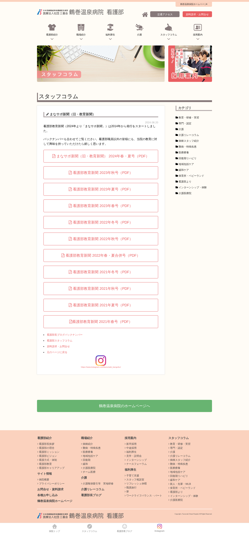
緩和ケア (184, 169)
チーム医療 (89, 471)
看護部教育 (45, 463)
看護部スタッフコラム (59, 340)
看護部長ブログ (91, 495)
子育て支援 (132, 475)
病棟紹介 (87, 443)
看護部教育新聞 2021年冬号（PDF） (102, 272)
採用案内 (198, 34)
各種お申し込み (47, 495)
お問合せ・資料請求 (50, 489)
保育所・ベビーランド (191, 175)
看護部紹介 (52, 34)
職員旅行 (131, 487)
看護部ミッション (48, 451)
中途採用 (131, 447)
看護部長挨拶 (46, 443)
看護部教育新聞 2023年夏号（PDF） (102, 189)
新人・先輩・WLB (180, 483)
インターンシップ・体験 (193, 187)
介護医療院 (185, 193)
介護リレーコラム (189, 135)
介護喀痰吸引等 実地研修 (97, 483)
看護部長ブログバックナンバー (65, 334)
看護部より (185, 181)
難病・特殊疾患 (188, 146)
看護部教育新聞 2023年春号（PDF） (102, 206)
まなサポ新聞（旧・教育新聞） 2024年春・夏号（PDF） (102, 156)
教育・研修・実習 (189, 117)
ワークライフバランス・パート (144, 495)
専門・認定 (185, 123)
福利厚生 (110, 34)
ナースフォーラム (136, 463)
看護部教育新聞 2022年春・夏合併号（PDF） (102, 255)
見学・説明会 (134, 455)
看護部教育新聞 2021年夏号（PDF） (102, 305)
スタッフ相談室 (135, 479)
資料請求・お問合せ (58, 346)
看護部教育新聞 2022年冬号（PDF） (102, 222)
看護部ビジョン (47, 455)
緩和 (85, 463)
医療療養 (184, 152)
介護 (139, 34)
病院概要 (43, 479)
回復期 (86, 459)
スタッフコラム (168, 34)
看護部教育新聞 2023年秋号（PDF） (102, 173)
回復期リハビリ (188, 158)
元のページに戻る (57, 352)
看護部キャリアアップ (51, 467)
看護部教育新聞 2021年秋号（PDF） (102, 289)
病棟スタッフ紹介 (189, 140)
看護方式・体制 (47, 459)
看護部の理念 (46, 447)
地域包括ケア (186, 164)
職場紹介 (81, 34)
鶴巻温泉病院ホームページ (54, 500)
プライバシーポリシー (51, 483)
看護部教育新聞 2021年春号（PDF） (102, 322)
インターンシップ (136, 459)
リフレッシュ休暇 (136, 483)
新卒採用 (131, 443)
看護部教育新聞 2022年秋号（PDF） (102, 239)
